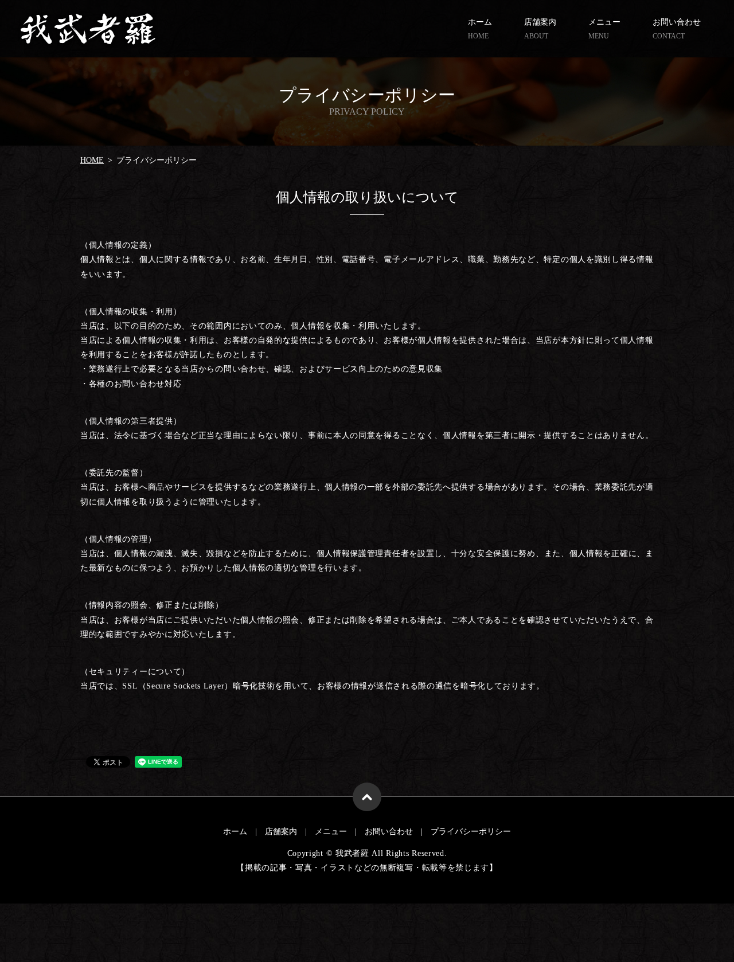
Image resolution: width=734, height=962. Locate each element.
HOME (92, 160)
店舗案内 (540, 29)
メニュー (604, 29)
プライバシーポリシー (471, 831)
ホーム (480, 29)
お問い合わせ (677, 29)
